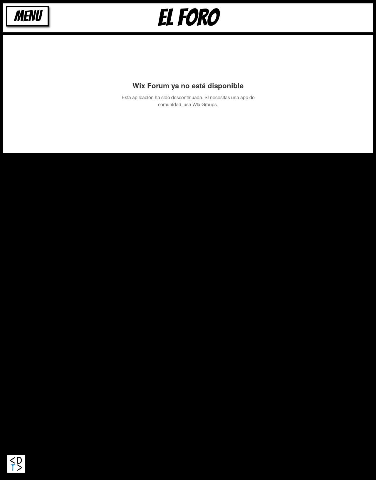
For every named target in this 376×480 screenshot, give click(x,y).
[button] (27, 16)
